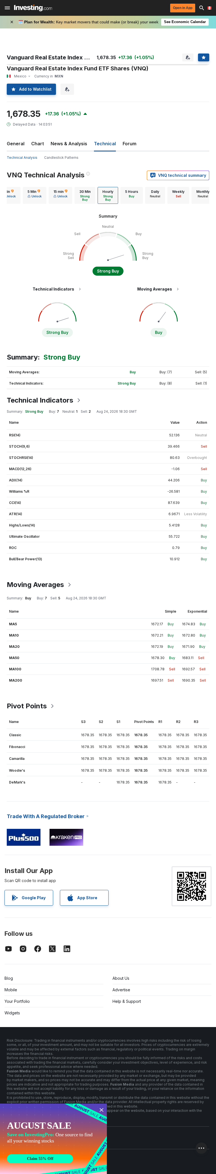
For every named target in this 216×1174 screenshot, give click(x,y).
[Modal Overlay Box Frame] (53, 1139)
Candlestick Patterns (61, 157)
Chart (37, 143)
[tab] (34, 195)
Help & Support (126, 1001)
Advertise (121, 989)
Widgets (12, 1012)
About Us (120, 978)
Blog (8, 978)
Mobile (10, 989)
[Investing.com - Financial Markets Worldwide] (33, 8)
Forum (129, 143)
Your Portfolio (17, 1001)
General (15, 143)
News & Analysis (69, 143)
